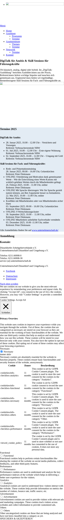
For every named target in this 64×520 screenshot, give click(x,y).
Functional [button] (5, 452)
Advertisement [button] (7, 494)
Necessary (8, 351)
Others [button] (3, 507)
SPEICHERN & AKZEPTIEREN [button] (16, 518)
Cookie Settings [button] (7, 300)
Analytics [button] (4, 480)
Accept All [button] (21, 300)
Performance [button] (6, 466)
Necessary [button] (5, 348)
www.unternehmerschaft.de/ (45, 230)
